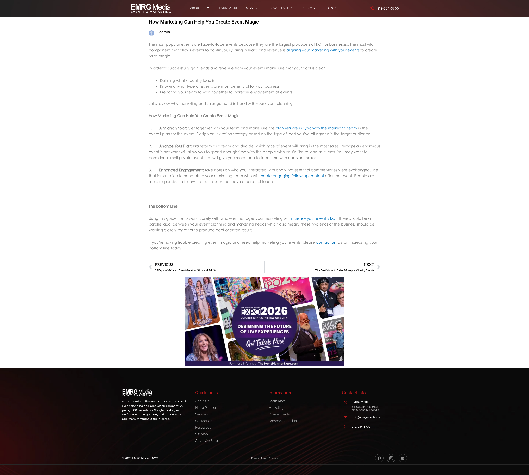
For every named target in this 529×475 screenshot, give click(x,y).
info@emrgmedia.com (367, 417)
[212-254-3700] (372, 8)
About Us (197, 8)
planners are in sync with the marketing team (316, 128)
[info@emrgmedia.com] (345, 417)
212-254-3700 (388, 8)
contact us (325, 242)
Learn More (227, 8)
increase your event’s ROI (313, 218)
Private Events (280, 8)
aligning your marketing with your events (322, 50)
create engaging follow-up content (292, 175)
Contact (333, 8)
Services (253, 8)
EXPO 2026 (309, 8)
